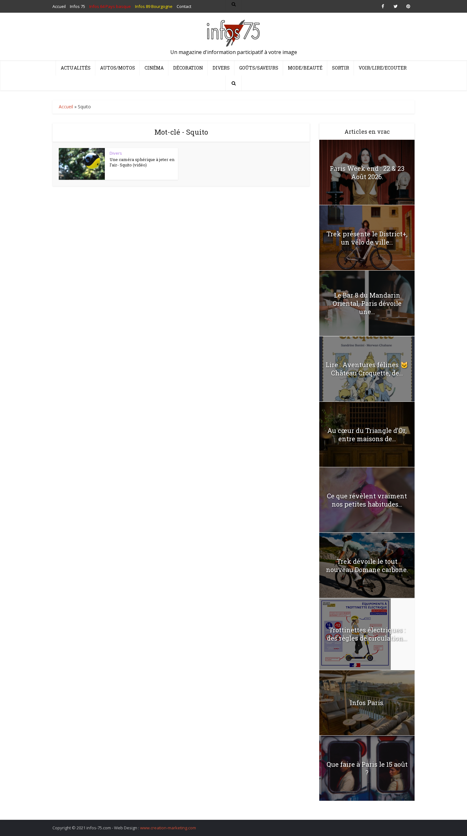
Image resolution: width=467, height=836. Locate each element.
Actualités (76, 68)
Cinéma (154, 68)
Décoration (188, 68)
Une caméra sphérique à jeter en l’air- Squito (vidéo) (142, 162)
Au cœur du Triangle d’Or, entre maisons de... (367, 434)
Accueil (66, 107)
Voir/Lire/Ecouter (383, 68)
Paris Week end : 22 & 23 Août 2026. (367, 172)
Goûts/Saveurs (258, 68)
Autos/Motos (117, 68)
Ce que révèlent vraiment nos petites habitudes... (367, 500)
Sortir (340, 68)
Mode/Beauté (305, 68)
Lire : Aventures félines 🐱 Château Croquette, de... (367, 369)
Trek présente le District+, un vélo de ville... (367, 238)
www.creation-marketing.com (168, 828)
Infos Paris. (367, 702)
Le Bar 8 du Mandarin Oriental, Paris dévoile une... (367, 303)
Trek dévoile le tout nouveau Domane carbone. (367, 565)
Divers (221, 68)
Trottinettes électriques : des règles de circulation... (367, 634)
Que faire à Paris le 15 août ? (367, 768)
